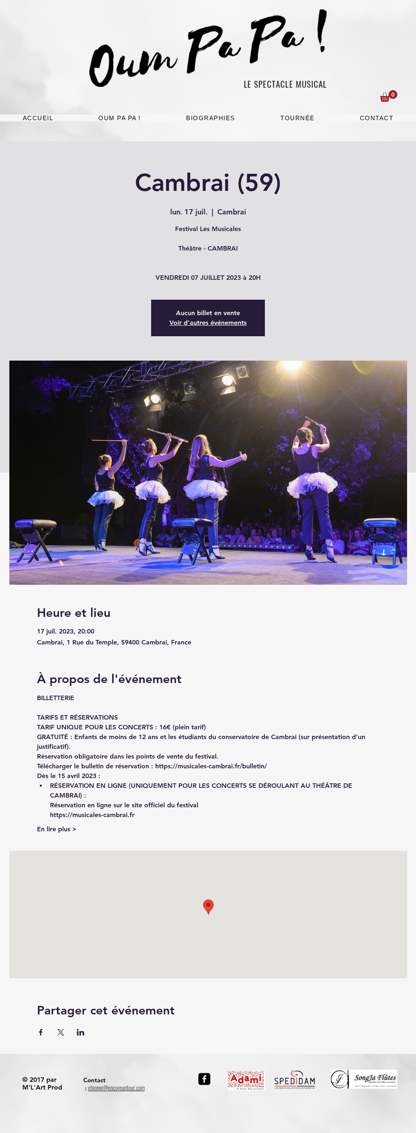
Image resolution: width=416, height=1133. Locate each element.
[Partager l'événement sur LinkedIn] (80, 1032)
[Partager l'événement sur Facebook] (41, 1032)
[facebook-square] (204, 1079)
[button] (388, 96)
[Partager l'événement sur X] (61, 1032)
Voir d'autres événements (208, 322)
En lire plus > (57, 829)
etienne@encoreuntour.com (116, 1088)
